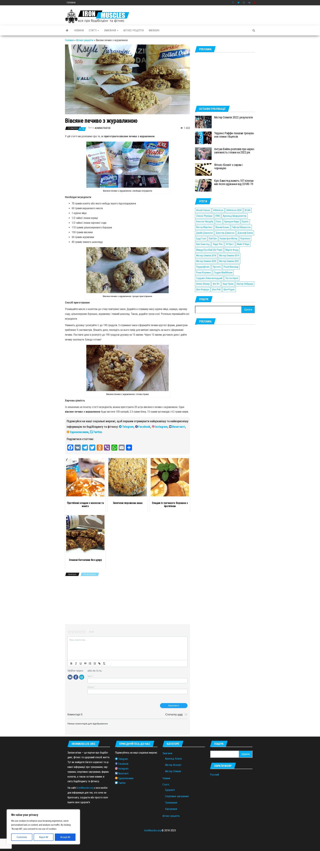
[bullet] (94, 663)
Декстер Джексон (225, 232)
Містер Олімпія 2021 (229, 261)
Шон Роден (229, 289)
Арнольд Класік (173, 758)
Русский (214, 774)
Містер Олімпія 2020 (206, 261)
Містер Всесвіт (173, 765)
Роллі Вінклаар (231, 266)
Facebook (233, 2)
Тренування (171, 802)
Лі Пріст (230, 244)
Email (91, 687)
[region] (43, 826)
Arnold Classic (203, 210)
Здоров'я (170, 790)
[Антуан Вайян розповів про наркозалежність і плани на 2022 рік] (203, 153)
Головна (71, 2)
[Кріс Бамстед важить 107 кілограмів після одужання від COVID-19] (203, 185)
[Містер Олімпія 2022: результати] (203, 121)
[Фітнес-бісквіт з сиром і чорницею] (203, 169)
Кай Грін (213, 238)
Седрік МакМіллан (223, 272)
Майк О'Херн (243, 244)
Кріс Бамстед (203, 244)
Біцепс (245, 221)
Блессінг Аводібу (204, 221)
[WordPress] (81, 677)
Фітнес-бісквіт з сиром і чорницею (228, 166)
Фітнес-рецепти (133, 30)
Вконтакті (178, 426)
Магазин (154, 30)
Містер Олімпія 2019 (229, 255)
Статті (93, 30)
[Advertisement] (127, 600)
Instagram (243, 2)
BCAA (247, 210)
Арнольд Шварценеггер (234, 215)
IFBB (218, 215)
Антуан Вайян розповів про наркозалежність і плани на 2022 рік (234, 150)
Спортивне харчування (177, 796)
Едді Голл (201, 238)
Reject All (43, 837)
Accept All (65, 837)
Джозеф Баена (245, 232)
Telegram (128, 426)
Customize (22, 837)
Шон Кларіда (202, 289)
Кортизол (245, 238)
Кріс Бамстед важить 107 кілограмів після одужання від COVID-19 (234, 182)
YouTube (255, 2)
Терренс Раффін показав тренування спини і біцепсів (234, 134)
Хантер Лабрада (244, 283)
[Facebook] (75, 677)
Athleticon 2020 (234, 210)
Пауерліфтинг (203, 266)
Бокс (218, 221)
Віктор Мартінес (204, 227)
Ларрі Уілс (218, 244)
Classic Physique (204, 215)
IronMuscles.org (85, 787)
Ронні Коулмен (203, 272)
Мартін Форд (231, 249)
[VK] (70, 677)
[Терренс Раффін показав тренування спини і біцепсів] (203, 137)
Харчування (171, 809)
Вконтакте (249, 2)
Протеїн (217, 266)
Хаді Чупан (228, 283)
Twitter (238, 2)
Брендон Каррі (231, 221)
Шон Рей (216, 289)
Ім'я (90, 676)
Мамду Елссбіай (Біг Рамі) (209, 249)
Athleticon (218, 210)
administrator (102, 128)
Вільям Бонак (222, 227)
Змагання (110, 30)
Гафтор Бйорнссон (241, 227)
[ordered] (90, 663)
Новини (79, 30)
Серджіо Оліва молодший (209, 278)
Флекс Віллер (203, 283)
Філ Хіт (216, 283)
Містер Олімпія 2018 (206, 255)
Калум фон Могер (229, 238)
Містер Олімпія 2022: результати (233, 117)
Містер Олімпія (173, 771)
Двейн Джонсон (204, 232)
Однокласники (79, 432)
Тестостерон (231, 278)
